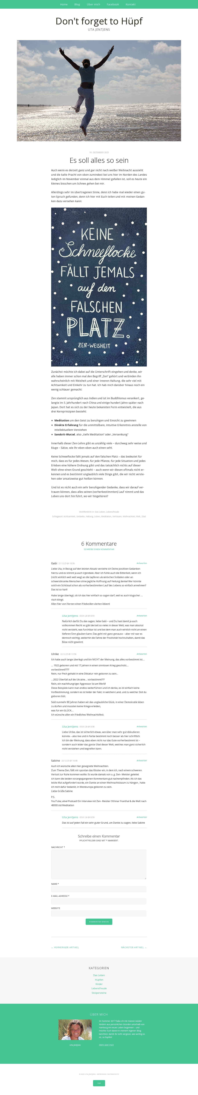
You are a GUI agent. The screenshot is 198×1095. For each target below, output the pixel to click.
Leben (97, 516)
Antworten (142, 563)
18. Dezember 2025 (99, 152)
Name (55, 884)
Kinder (99, 984)
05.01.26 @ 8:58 (87, 726)
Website (55, 908)
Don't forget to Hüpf (99, 21)
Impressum (101, 1074)
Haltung (89, 516)
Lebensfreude (112, 511)
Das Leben (100, 511)
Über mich (93, 4)
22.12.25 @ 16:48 (69, 760)
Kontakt (131, 4)
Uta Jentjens (70, 615)
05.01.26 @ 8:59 (87, 817)
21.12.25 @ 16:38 (67, 563)
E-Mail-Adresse (60, 896)
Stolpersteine (99, 992)
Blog (77, 4)
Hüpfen (99, 979)
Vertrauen (117, 516)
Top (99, 1083)
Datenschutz (113, 1074)
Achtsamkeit (69, 516)
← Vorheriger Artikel (65, 947)
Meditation (106, 516)
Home (64, 4)
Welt (138, 516)
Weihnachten (129, 516)
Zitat (143, 516)
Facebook (113, 4)
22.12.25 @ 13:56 (68, 654)
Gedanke (80, 516)
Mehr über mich (106, 1044)
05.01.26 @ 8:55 (87, 615)
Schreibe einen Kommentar (99, 549)
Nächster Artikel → (134, 947)
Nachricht (58, 847)
